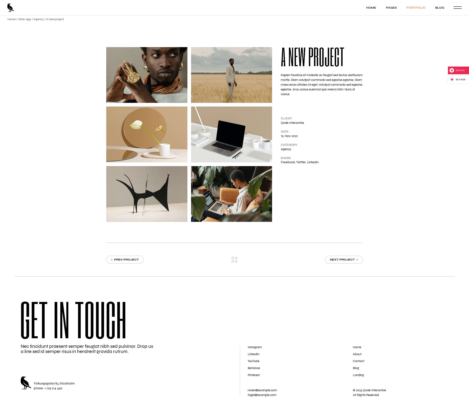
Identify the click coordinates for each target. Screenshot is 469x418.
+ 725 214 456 (53, 388)
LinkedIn (253, 354)
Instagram (255, 347)
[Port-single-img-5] (146, 134)
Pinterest (254, 375)
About (357, 354)
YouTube (253, 361)
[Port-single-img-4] (231, 75)
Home (357, 347)
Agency (286, 149)
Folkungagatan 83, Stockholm (54, 383)
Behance (254, 368)
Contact (358, 361)
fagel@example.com (262, 395)
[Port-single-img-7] (146, 194)
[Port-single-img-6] (231, 134)
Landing (358, 375)
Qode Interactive (292, 123)
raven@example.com (262, 390)
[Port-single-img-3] (146, 75)
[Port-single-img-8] (231, 194)
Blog (356, 368)
